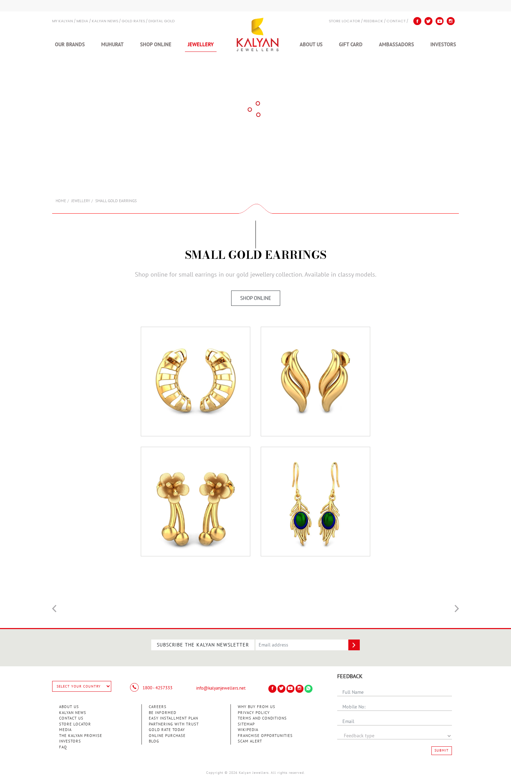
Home (61, 201)
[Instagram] (451, 21)
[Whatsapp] (309, 689)
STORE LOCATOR (344, 21)
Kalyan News (105, 21)
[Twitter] (428, 21)
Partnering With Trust (174, 724)
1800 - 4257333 (156, 688)
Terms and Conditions (262, 718)
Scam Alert (250, 741)
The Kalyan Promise (80, 735)
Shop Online (155, 44)
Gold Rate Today (167, 730)
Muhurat (112, 44)
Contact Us (71, 718)
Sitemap (246, 724)
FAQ (63, 747)
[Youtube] (440, 21)
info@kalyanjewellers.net (220, 688)
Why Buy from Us (256, 707)
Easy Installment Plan (173, 718)
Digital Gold (161, 21)
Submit (442, 750)
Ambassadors (396, 44)
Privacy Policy (254, 712)
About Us (311, 44)
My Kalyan (62, 21)
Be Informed (162, 712)
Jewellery (201, 44)
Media (82, 21)
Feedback (373, 21)
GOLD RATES (133, 21)
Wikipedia (248, 730)
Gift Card (351, 44)
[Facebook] (417, 21)
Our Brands (70, 44)
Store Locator (75, 724)
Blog (154, 741)
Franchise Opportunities (265, 735)
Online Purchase (167, 735)
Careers (158, 707)
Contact (396, 21)
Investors (443, 44)
